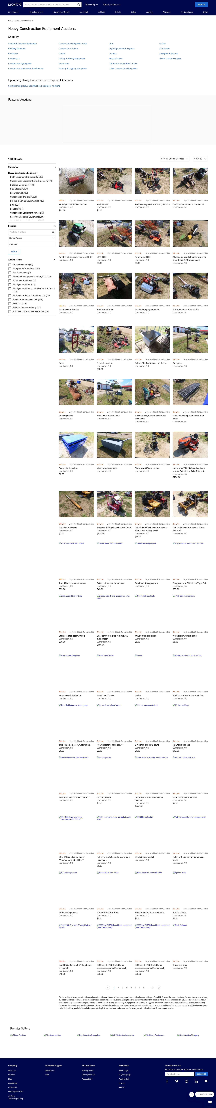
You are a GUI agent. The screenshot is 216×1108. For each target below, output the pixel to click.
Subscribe (201, 1074)
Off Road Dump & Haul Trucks (123, 63)
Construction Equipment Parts (73, 43)
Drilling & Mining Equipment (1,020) (27, 201)
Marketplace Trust (15, 1092)
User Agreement (88, 1075)
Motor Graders (115, 58)
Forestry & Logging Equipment (73, 68)
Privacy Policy (88, 1070)
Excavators (64, 63)
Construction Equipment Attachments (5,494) (31, 181)
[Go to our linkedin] (196, 1081)
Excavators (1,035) (19, 193)
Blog (10, 1079)
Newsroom (12, 1087)
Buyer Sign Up (124, 1075)
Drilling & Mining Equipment (72, 58)
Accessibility (87, 1079)
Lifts (111, 43)
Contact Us (49, 1070)
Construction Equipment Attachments (25, 68)
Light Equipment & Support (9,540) (26, 177)
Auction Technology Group (15, 1097)
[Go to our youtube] (206, 1081)
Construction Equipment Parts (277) (27, 213)
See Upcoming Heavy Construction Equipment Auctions (34, 86)
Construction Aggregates (20, 63)
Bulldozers (13, 53)
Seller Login (123, 1070)
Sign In (201, 5)
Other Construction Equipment (123, 68)
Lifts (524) (15, 205)
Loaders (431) (17, 209)
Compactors (14, 58)
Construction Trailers (68, 48)
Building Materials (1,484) (22, 185)
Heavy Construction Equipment (21, 21)
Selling (121, 1087)
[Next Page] (159, 988)
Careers (11, 1075)
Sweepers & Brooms (168, 53)
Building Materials (16, 48)
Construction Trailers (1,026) (23, 197)
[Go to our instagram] (186, 1081)
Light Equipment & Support (121, 48)
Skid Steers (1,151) (19, 189)
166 (152, 987)
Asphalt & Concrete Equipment (22, 43)
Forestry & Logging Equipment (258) (27, 217)
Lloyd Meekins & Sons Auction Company (81, 201)
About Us (12, 1070)
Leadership (13, 1083)
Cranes (62, 53)
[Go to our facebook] (167, 1081)
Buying (122, 1083)
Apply (14, 252)
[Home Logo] (14, 4)
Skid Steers (164, 48)
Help (47, 1075)
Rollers (162, 43)
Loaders (113, 53)
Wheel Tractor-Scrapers (170, 58)
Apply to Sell (124, 1079)
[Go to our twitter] (177, 1081)
